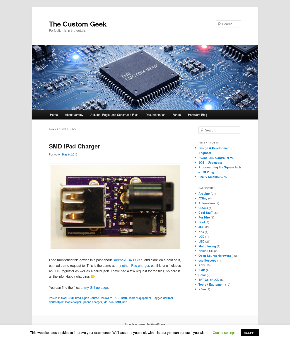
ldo (105, 302)
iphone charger (92, 302)
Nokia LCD (205, 251)
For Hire (204, 217)
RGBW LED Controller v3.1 (217, 157)
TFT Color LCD (208, 279)
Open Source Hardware (97, 298)
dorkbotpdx (56, 302)
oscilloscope (207, 260)
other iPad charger (135, 265)
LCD (201, 236)
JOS (201, 227)
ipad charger (73, 302)
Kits (201, 232)
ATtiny (202, 198)
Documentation (155, 114)
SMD (124, 298)
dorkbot (168, 298)
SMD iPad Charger (74, 146)
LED (201, 241)
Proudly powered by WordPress (145, 324)
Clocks (203, 208)
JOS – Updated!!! (210, 162)
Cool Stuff (67, 298)
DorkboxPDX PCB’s (128, 259)
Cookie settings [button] (224, 332)
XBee (202, 289)
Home (54, 114)
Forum (176, 114)
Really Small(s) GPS (212, 177)
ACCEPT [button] (250, 332)
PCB (117, 298)
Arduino (204, 193)
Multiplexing (207, 246)
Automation (206, 203)
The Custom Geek (78, 24)
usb (124, 302)
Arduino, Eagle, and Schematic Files (114, 114)
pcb (111, 302)
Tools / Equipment (139, 298)
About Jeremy (74, 114)
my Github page (96, 287)
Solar (202, 275)
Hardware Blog (197, 114)
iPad (78, 298)
